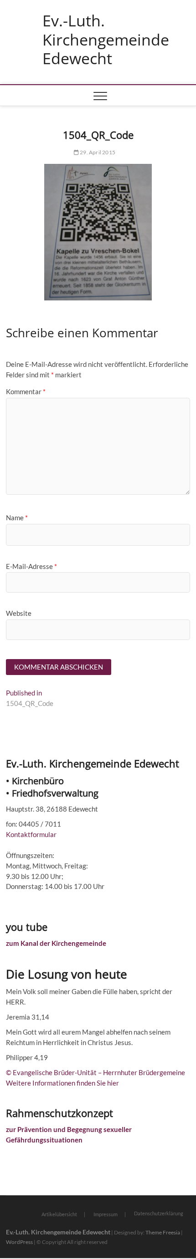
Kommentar (26, 391)
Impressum (105, 1214)
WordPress (19, 1242)
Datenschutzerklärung (158, 1213)
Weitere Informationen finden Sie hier (62, 1083)
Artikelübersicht (59, 1214)
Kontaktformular (31, 834)
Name (17, 517)
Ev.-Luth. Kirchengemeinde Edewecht (105, 39)
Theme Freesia (162, 1232)
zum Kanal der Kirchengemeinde (56, 943)
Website (18, 613)
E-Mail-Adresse (31, 566)
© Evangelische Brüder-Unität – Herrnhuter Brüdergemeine (95, 1072)
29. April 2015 (97, 152)
